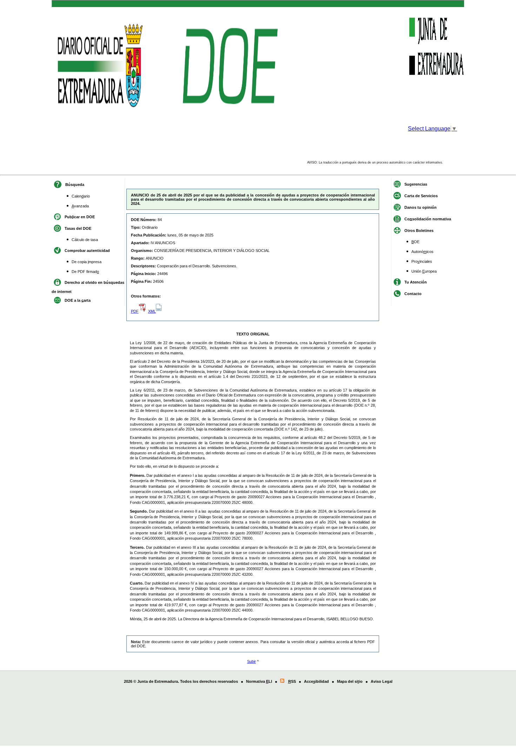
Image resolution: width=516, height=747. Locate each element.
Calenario (81, 196)
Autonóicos (422, 251)
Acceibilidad (316, 681)
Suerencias (415, 184)
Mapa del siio (350, 681)
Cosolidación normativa (427, 218)
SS (292, 681)
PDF (135, 311)
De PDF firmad (85, 271)
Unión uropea (424, 271)
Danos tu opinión (420, 207)
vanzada (80, 206)
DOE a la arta (78, 300)
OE (415, 242)
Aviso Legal (381, 681)
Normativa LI (259, 681)
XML (152, 311)
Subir (251, 661)
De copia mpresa (86, 262)
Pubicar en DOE (80, 216)
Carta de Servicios (421, 195)
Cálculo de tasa (85, 240)
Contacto (413, 293)
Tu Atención (415, 282)
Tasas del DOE (78, 228)
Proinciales (421, 261)
